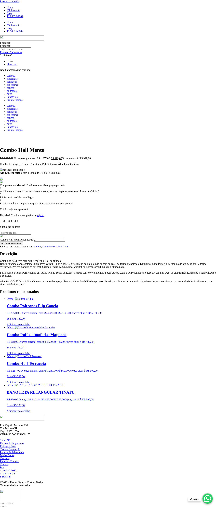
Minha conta (13, 10)
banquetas (12, 81)
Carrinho (4, 458)
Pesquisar (5, 42)
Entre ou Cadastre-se (11, 52)
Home (10, 7)
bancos (10, 87)
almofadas (12, 78)
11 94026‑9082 (15, 16)
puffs (9, 93)
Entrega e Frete (8, 446)
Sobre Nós (5, 440)
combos (11, 75)
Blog (9, 13)
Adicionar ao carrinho (11, 243)
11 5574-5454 (7, 473)
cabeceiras (12, 84)
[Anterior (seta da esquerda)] (1, 506)
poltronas (12, 90)
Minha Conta (7, 455)
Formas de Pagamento (12, 443)
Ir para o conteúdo (9, 1)
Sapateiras (12, 96)
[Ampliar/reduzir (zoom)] (1, 503)
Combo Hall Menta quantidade (16, 239)
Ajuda (40, 215)
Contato (4, 464)
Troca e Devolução (10, 449)
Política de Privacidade (12, 452)
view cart (12, 64)
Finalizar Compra (9, 461)
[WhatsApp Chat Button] (207, 499)
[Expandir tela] (4, 503)
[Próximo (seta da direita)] (4, 506)
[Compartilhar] (8, 503)
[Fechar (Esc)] (11, 503)
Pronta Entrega (15, 99)
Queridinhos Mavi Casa (55, 246)
